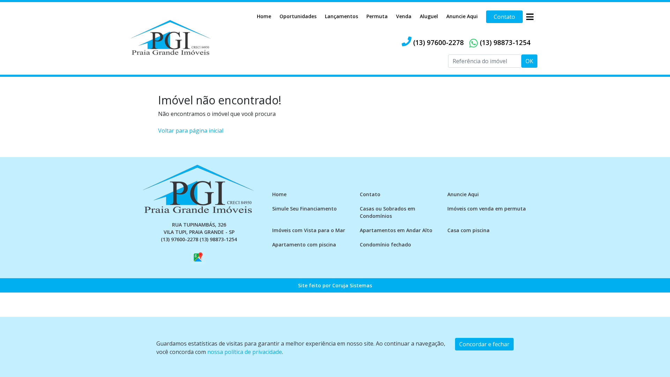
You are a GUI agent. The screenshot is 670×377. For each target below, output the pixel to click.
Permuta (377, 16)
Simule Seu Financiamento (304, 208)
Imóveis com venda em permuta (486, 208)
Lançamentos (341, 16)
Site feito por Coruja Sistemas (335, 285)
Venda (403, 16)
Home (264, 16)
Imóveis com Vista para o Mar (308, 230)
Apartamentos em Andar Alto (396, 230)
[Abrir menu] (529, 16)
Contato (504, 17)
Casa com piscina (468, 230)
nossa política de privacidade (244, 352)
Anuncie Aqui (462, 16)
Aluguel (429, 16)
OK (529, 61)
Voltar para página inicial (190, 130)
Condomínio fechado (385, 244)
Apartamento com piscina (304, 244)
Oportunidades (298, 16)
